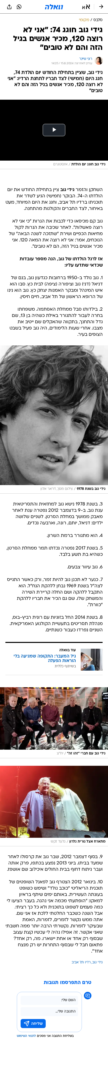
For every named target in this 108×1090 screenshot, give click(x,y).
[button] (86, 7)
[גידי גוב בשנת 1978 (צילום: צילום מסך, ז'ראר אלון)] (54, 419)
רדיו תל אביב (81, 962)
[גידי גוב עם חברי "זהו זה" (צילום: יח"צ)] (54, 722)
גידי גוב (97, 962)
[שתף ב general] (9, 7)
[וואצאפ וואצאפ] (19, 6)
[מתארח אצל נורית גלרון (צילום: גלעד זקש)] (54, 806)
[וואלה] (54, 6)
